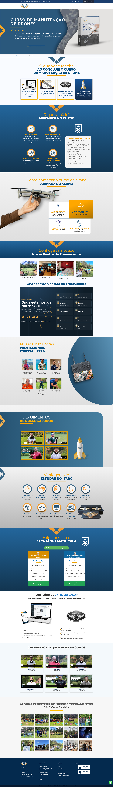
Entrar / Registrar (88, 1)
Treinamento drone (44, 774)
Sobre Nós (60, 768)
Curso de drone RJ (44, 777)
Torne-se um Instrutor (63, 773)
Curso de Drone (20, 56)
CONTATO (90, 6)
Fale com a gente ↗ (47, 321)
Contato (60, 771)
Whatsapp (23, 772)
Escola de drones (43, 772)
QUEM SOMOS (52, 6)
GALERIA (83, 6)
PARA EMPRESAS (75, 6)
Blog (40, 779)
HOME (45, 6)
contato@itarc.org (28, 776)
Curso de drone (43, 766)
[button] (32, 438)
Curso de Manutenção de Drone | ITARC (45, 769)
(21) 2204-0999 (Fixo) (26, 770)
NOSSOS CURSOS (62, 6)
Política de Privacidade (63, 775)
